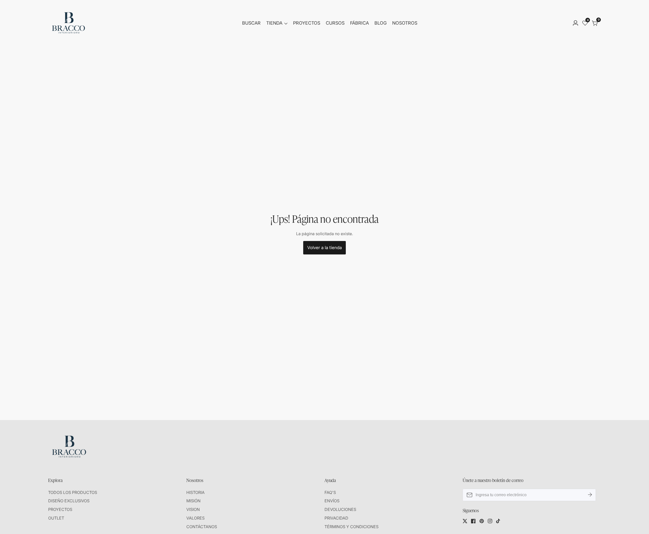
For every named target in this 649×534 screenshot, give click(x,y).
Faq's (330, 492)
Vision (193, 509)
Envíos (331, 500)
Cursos (335, 23)
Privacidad (336, 518)
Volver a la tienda (324, 247)
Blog (380, 23)
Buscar (251, 23)
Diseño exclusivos (68, 500)
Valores (195, 518)
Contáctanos (201, 526)
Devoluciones (340, 509)
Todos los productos (72, 492)
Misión (193, 500)
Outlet (56, 518)
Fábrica (359, 23)
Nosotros (404, 23)
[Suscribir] (589, 494)
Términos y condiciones (351, 526)
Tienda (274, 23)
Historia (195, 492)
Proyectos (306, 23)
